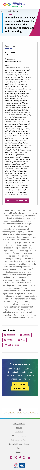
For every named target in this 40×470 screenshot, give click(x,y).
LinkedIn (26, 335)
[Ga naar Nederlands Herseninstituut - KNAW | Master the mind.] (2, 11)
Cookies (19, 428)
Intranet (19, 452)
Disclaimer (19, 432)
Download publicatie (18, 200)
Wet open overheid (19, 436)
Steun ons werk (20, 384)
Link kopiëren (13, 345)
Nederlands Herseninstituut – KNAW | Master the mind (14, 4)
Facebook (11, 335)
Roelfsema (9, 48)
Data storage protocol (19, 440)
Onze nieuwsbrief (20, 388)
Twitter (10, 340)
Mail (23, 340)
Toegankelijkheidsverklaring (19, 444)
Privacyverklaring (19, 424)
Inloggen (19, 448)
